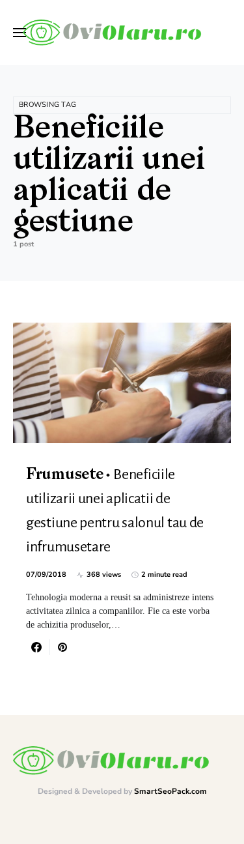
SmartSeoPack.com (170, 791)
